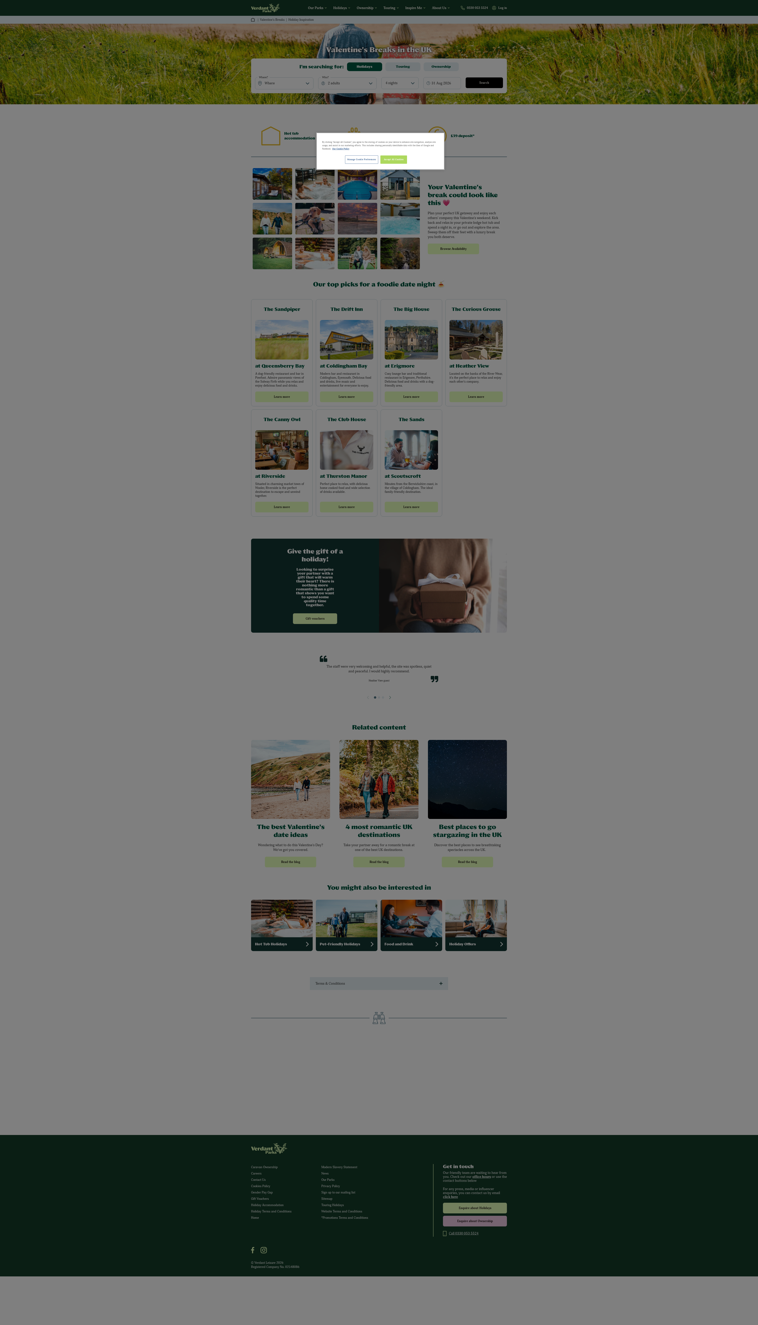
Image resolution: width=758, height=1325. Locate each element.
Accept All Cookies (393, 159)
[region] (380, 151)
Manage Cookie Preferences (361, 159)
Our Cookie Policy (340, 148)
